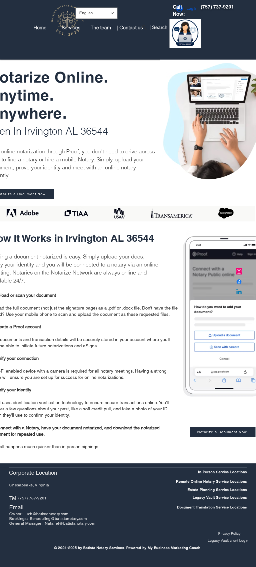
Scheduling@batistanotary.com (58, 518)
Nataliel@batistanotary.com (70, 523)
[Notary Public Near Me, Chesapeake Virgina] (239, 271)
